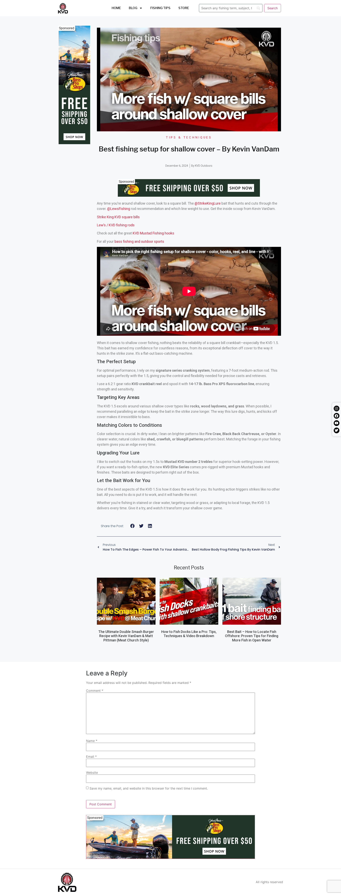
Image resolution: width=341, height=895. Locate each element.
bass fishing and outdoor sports (139, 241)
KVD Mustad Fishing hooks (153, 233)
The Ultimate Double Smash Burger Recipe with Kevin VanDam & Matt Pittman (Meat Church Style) (126, 636)
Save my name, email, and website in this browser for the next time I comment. (149, 788)
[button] (132, 526)
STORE (183, 8)
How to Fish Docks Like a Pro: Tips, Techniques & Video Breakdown (188, 634)
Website (92, 772)
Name (91, 740)
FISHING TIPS (160, 8)
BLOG (133, 8)
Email (91, 756)
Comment (94, 690)
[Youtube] (336, 423)
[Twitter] (336, 430)
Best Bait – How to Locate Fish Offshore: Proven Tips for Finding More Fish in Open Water (251, 636)
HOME (116, 8)
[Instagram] (336, 408)
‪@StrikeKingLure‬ (208, 203)
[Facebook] (336, 416)
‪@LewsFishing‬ (118, 209)
